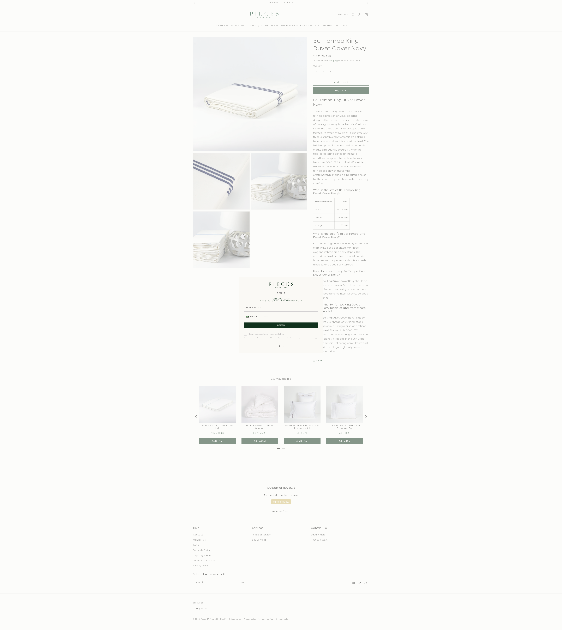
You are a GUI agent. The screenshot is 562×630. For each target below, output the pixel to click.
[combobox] (252, 316)
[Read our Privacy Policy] (316, 338)
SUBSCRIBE (281, 325)
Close (281, 346)
